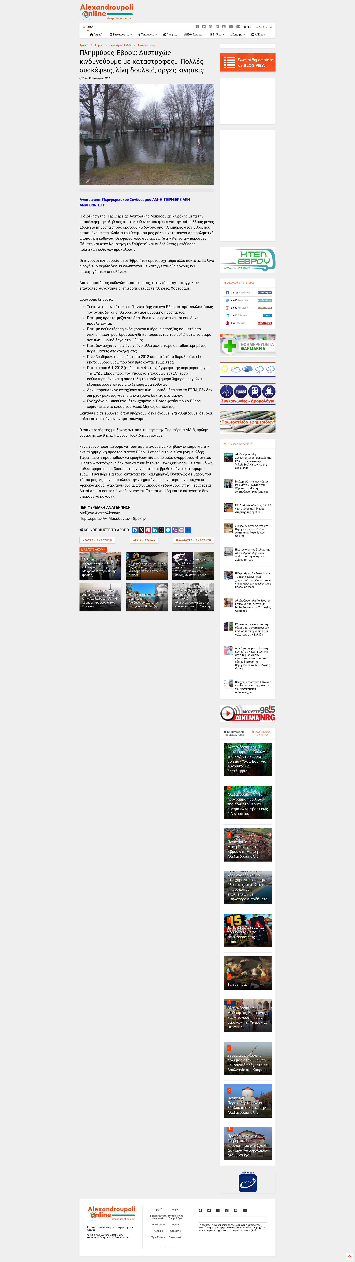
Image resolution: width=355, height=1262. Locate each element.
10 (230, 1128)
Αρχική (97, 34)
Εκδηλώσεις (194, 34)
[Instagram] (210, 27)
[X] (204, 27)
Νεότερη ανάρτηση (97, 540)
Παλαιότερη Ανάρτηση (193, 540)
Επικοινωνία (175, 1237)
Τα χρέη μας (237, 984)
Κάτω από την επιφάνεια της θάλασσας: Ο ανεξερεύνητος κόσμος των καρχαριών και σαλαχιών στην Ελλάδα (191, 567)
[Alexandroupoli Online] (106, 18)
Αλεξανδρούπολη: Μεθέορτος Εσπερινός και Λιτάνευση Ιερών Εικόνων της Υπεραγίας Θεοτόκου (247, 1017)
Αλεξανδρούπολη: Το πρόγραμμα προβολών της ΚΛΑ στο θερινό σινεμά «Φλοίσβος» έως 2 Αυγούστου (247, 804)
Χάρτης (175, 1224)
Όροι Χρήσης (158, 1237)
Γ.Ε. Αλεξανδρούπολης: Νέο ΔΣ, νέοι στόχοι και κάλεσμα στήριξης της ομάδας (147, 569)
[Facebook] (197, 27)
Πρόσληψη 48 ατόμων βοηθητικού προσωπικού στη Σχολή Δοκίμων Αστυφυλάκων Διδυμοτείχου (247, 1145)
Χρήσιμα (236, 34)
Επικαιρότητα (120, 34)
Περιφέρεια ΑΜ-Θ (120, 45)
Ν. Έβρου (259, 34)
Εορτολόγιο (158, 1224)
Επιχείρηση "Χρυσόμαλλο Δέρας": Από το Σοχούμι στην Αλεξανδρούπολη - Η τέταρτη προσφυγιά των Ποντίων (99, 598)
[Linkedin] (217, 27)
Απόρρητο (175, 1231)
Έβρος (99, 45)
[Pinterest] (224, 27)
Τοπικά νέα (147, 34)
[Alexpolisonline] (238, 27)
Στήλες (216, 34)
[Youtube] (231, 27)
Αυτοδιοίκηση (146, 45)
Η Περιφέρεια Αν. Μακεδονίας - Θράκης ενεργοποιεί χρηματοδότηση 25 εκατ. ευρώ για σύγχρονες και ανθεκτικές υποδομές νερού (253, 580)
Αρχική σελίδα (144, 540)
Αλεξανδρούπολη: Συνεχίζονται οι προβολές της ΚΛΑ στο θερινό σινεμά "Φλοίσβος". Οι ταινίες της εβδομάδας (253, 461)
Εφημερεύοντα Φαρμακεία (158, 1217)
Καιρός (175, 1209)
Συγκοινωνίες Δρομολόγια (175, 1217)
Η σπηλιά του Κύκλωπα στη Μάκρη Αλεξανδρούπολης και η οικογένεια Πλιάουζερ (144, 600)
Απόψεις (171, 34)
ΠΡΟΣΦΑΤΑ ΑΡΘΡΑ (239, 443)
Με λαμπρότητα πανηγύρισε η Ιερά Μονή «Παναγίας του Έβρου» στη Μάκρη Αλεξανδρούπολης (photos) (100, 567)
